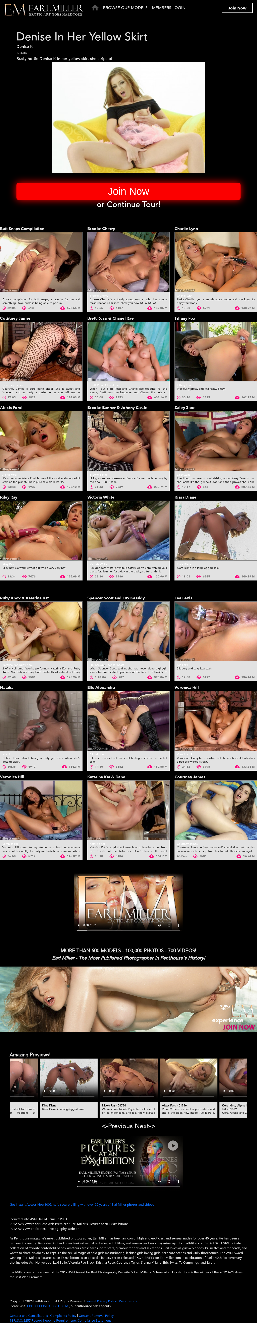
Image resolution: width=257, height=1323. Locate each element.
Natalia (6, 687)
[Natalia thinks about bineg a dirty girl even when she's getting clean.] (41, 721)
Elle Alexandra (101, 687)
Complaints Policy (63, 1316)
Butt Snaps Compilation (22, 228)
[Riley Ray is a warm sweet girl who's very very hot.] (41, 531)
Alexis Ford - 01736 (174, 1105)
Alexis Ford (11, 407)
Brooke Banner (99, 475)
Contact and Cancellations (29, 1316)
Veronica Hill (186, 687)
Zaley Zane (184, 407)
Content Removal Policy (96, 1316)
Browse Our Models (125, 7)
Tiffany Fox (184, 318)
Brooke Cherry (101, 228)
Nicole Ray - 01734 (114, 1105)
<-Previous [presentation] (117, 1126)
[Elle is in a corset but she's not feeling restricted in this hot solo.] (128, 721)
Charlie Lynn (186, 228)
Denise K (24, 46)
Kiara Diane (185, 497)
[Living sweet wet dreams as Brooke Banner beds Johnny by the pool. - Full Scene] (128, 441)
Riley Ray (8, 497)
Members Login (169, 7)
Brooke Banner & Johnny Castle (117, 407)
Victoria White (100, 497)
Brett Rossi (96, 385)
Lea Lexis (183, 598)
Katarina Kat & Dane (106, 777)
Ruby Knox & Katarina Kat (24, 598)
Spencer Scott (115, 665)
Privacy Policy (107, 1301)
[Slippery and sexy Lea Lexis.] (215, 631)
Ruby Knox (26, 665)
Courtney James (15, 318)
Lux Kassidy (97, 665)
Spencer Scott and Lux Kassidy (116, 598)
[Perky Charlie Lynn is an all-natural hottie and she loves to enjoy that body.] (215, 262)
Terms (90, 1301)
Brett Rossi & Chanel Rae (110, 318)
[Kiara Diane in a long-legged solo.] (215, 531)
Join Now (237, 8)
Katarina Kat (10, 665)
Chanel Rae (112, 385)
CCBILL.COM (59, 1306)
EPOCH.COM (37, 1306)
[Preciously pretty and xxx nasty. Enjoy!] (215, 352)
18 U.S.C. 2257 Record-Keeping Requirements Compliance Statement (60, 1320)
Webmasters (128, 1301)
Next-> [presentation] (145, 1126)
